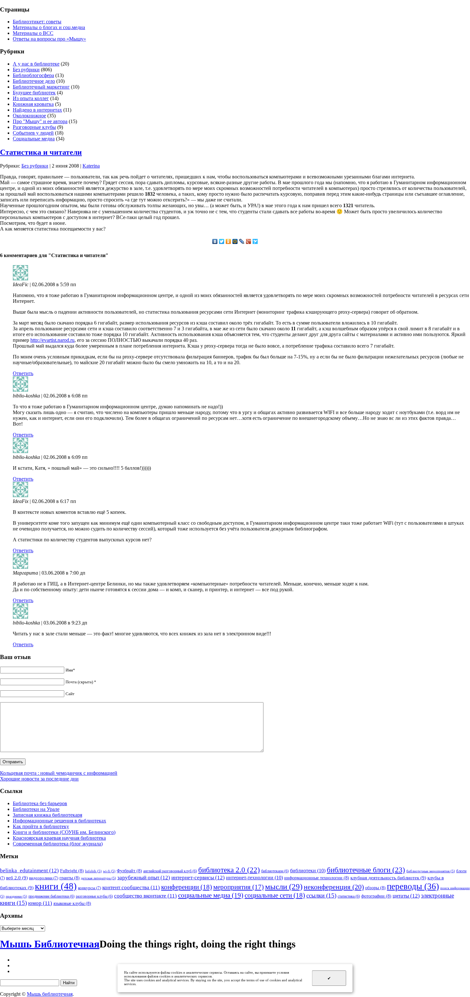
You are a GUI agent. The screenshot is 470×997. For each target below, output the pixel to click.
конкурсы (89, 887)
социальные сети (275, 895)
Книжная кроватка (33, 104)
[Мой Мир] (235, 241)
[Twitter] (221, 241)
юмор (40, 903)
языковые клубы (72, 903)
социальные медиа (210, 895)
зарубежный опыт (143, 877)
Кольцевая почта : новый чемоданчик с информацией (58, 773)
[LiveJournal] (242, 241)
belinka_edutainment (29, 870)
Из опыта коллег (31, 98)
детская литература (98, 878)
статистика (349, 896)
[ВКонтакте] (215, 241)
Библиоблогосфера (33, 75)
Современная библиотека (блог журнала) (58, 843)
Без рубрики (26, 69)
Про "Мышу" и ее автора (40, 121)
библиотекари (275, 871)
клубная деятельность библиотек (388, 877)
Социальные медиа (34, 138)
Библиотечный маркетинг (41, 87)
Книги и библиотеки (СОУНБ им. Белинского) (64, 832)
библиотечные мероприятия (430, 871)
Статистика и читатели (41, 152)
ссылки (321, 895)
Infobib (93, 871)
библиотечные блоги (366, 870)
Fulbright (72, 870)
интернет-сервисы (198, 877)
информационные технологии (316, 877)
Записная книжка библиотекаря (47, 815)
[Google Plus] (248, 241)
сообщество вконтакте (145, 896)
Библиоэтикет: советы (37, 21)
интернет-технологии (254, 877)
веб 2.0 (17, 877)
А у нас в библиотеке (36, 64)
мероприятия (238, 887)
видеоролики (43, 877)
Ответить (23, 373)
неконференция (334, 887)
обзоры (375, 887)
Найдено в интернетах (37, 110)
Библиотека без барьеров (40, 803)
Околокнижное (29, 115)
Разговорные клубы (34, 127)
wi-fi (109, 871)
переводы (413, 886)
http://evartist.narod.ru (52, 340)
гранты (69, 877)
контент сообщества (131, 887)
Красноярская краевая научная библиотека (59, 838)
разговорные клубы (94, 896)
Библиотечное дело (34, 81)
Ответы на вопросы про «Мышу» (49, 39)
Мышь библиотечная (50, 994)
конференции (186, 887)
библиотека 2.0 (229, 870)
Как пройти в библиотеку (41, 826)
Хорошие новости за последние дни (39, 778)
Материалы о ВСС (33, 33)
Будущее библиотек (34, 92)
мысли (283, 886)
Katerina (91, 166)
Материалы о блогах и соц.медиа (49, 27)
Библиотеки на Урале (36, 809)
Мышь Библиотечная (49, 944)
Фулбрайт (129, 870)
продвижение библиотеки (51, 896)
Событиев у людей (33, 133)
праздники (16, 896)
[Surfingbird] (255, 241)
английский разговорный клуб (170, 871)
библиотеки (307, 870)
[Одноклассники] (228, 241)
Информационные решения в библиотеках (59, 820)
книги (56, 886)
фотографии (376, 896)
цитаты (406, 895)
